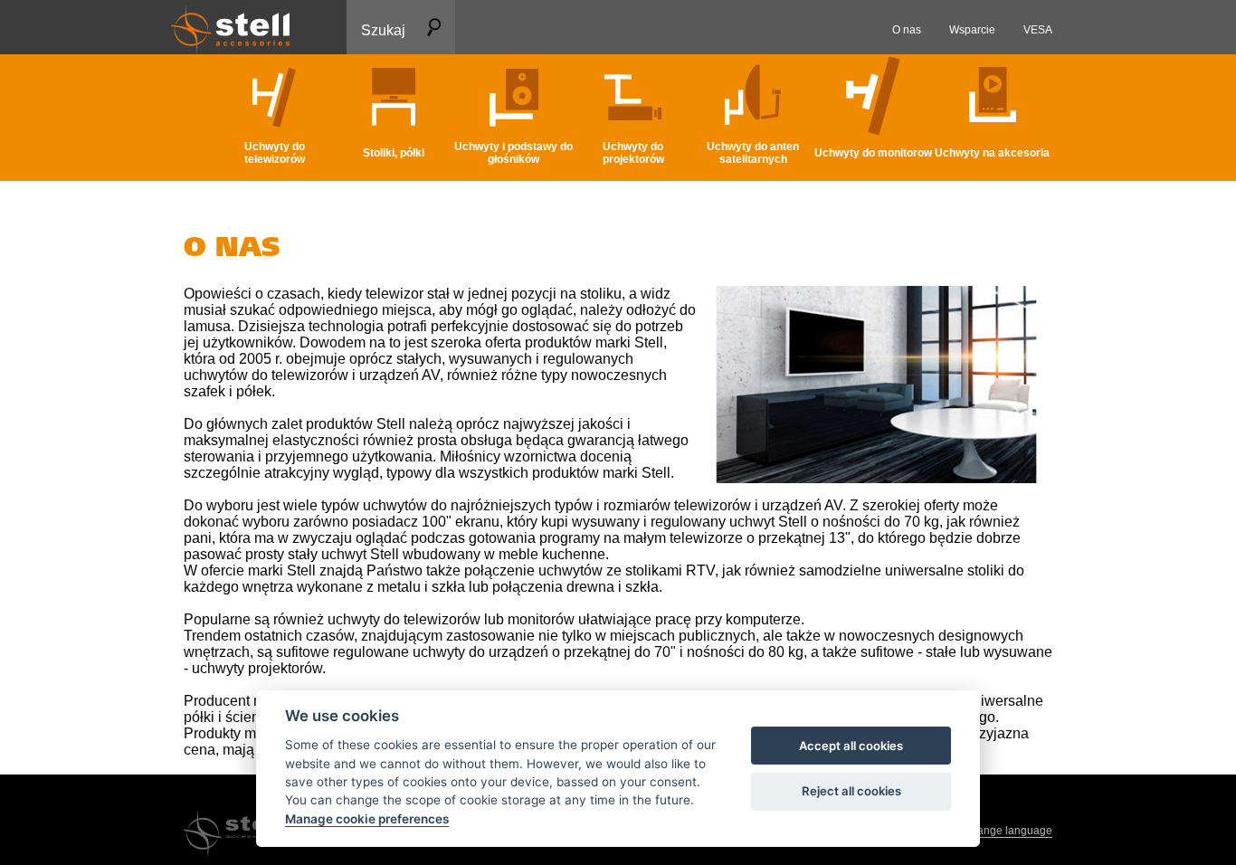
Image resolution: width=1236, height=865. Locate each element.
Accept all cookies (851, 745)
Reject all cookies (851, 791)
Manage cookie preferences (367, 819)
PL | (996, 830)
